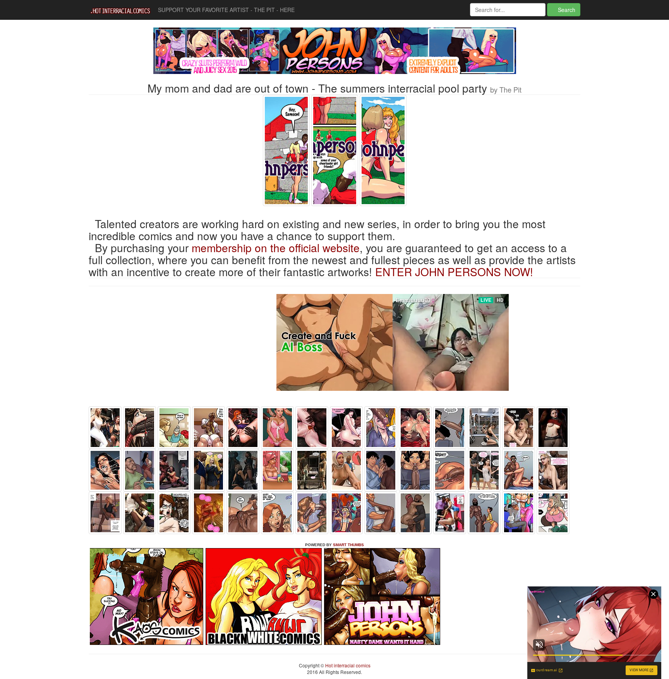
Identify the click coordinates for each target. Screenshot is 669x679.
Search (565, 10)
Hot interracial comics (347, 665)
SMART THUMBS (348, 545)
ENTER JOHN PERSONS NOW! (454, 271)
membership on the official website (276, 247)
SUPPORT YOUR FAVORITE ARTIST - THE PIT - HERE (226, 10)
